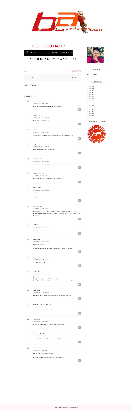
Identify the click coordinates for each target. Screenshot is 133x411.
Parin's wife (37, 115)
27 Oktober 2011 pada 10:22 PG (41, 175)
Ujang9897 (37, 188)
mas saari (36, 271)
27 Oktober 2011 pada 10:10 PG (41, 117)
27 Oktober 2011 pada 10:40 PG (41, 227)
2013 (90, 113)
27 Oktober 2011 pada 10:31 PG (41, 208)
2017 (90, 105)
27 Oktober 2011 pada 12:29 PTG (41, 321)
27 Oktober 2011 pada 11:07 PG (41, 292)
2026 (90, 86)
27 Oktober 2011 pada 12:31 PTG (41, 336)
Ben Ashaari (47, 61)
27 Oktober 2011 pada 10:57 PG (41, 274)
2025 (90, 88)
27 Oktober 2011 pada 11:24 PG (41, 307)
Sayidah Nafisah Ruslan (42, 304)
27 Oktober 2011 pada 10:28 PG (41, 190)
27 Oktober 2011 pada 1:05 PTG (41, 350)
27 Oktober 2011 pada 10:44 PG (41, 241)
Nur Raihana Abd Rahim (39, 244)
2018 (90, 103)
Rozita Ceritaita (39, 333)
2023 (90, 92)
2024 (90, 90)
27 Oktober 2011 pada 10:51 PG (41, 259)
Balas (79, 109)
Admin (35, 224)
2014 (90, 111)
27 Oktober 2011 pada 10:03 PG (41, 103)
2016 (90, 107)
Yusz (35, 130)
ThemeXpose (65, 407)
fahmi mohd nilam (40, 348)
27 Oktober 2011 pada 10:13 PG (41, 132)
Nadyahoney (37, 159)
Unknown (36, 101)
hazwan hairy (38, 206)
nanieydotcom (38, 173)
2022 (90, 94)
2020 (90, 98)
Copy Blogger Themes (73, 407)
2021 (90, 96)
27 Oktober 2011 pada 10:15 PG (41, 161)
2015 (90, 109)
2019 (90, 100)
